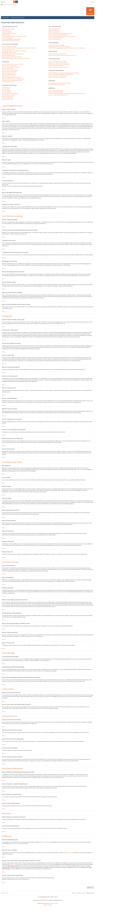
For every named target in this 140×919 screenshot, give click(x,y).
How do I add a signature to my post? (11, 67)
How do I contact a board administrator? (58, 95)
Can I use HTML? (6, 89)
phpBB (63, 265)
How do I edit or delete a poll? (9, 71)
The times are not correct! (8, 49)
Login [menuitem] (92, 2)
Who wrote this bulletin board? (56, 90)
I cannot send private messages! (56, 45)
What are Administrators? (55, 29)
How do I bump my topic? (8, 81)
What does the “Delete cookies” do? (11, 40)
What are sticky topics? (7, 96)
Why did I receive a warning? (9, 76)
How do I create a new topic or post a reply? (12, 64)
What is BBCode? (6, 87)
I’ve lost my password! (7, 37)
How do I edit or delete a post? (9, 65)
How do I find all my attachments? (57, 84)
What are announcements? (8, 95)
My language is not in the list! (9, 52)
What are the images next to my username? (12, 54)
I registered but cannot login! (9, 33)
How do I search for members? (56, 65)
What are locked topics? (8, 98)
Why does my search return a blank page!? (59, 64)
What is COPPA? (6, 30)
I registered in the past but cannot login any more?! (14, 36)
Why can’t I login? (6, 34)
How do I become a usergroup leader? (58, 34)
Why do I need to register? (8, 29)
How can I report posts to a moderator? (11, 77)
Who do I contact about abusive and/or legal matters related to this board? (67, 93)
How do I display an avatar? (8, 55)
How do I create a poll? (7, 68)
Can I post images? (6, 92)
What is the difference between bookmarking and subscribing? (64, 73)
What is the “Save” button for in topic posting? (13, 79)
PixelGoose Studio (53, 903)
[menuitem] (80, 893)
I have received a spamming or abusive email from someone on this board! (67, 48)
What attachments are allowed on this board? (60, 83)
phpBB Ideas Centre (68, 852)
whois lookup (14, 864)
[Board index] (7, 12)
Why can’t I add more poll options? (10, 70)
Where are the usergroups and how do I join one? (61, 33)
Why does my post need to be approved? (12, 80)
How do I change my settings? (9, 46)
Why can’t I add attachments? (9, 74)
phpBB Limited (43, 842)
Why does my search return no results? (58, 62)
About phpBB (16, 843)
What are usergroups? (54, 32)
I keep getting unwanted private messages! (59, 46)
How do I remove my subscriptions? (57, 77)
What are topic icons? (7, 99)
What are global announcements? (10, 93)
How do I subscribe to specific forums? (58, 76)
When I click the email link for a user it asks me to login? (15, 58)
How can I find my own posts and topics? (58, 67)
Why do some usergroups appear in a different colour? (62, 36)
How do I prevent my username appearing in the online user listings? (19, 48)
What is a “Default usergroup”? (56, 37)
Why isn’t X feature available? (56, 92)
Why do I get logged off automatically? (11, 39)
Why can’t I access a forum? (8, 73)
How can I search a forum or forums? (58, 61)
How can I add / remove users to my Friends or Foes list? (62, 55)
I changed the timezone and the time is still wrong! (14, 51)
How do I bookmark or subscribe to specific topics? (61, 74)
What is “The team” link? (54, 39)
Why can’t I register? (7, 32)
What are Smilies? (6, 90)
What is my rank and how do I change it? (12, 57)
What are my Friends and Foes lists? (57, 54)
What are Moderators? (54, 30)
